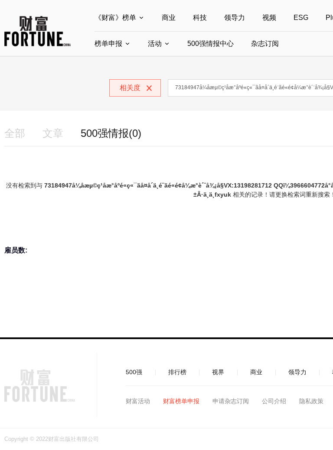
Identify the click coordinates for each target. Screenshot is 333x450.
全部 (14, 133)
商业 (169, 17)
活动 (155, 43)
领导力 (234, 17)
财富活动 (138, 401)
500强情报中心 (210, 43)
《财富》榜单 (115, 17)
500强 (134, 372)
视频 (269, 17)
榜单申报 (108, 43)
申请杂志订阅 (230, 401)
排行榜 (177, 372)
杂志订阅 (265, 43)
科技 (200, 17)
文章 (52, 133)
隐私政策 (311, 401)
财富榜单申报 (181, 401)
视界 (218, 372)
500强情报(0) (111, 133)
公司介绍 (274, 401)
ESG (301, 17)
